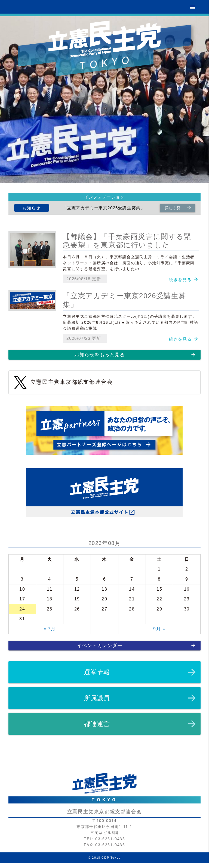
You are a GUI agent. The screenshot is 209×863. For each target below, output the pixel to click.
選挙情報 (140, 672)
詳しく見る (178, 208)
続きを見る (180, 279)
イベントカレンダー (136, 645)
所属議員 (140, 698)
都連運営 (140, 723)
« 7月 (50, 629)
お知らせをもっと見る (135, 354)
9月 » (159, 629)
